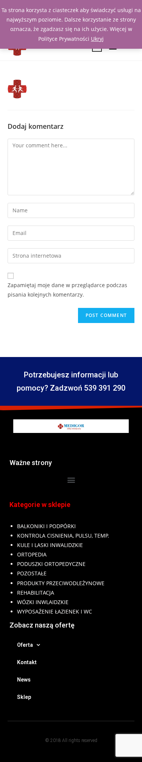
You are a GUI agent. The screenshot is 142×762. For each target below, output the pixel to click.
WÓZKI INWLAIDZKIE (43, 602)
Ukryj (97, 38)
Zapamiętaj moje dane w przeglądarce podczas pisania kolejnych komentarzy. (67, 289)
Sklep (24, 697)
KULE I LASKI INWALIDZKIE (50, 545)
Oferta (25, 645)
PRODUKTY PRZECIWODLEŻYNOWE (61, 583)
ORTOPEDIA (32, 554)
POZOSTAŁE (32, 573)
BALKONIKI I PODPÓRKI (46, 526)
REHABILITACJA (35, 592)
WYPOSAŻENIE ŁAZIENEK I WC (54, 611)
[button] (71, 480)
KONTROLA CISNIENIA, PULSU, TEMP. (63, 535)
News (24, 680)
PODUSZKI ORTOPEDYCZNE (51, 563)
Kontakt (27, 662)
